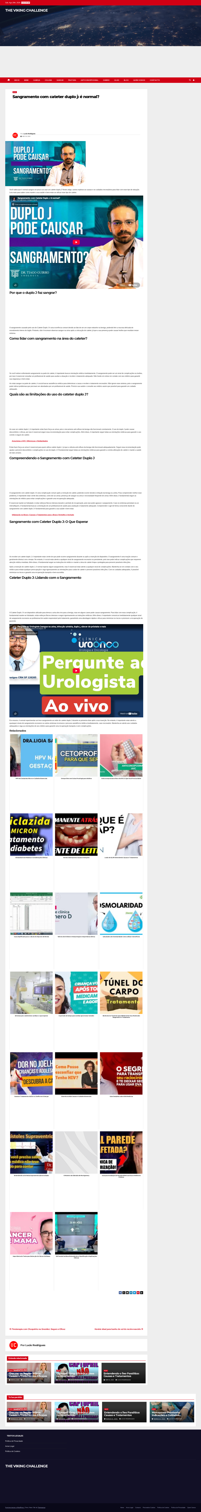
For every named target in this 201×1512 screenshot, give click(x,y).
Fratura (72, 80)
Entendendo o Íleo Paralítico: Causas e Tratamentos (121, 1375)
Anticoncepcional (89, 80)
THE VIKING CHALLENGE (26, 10)
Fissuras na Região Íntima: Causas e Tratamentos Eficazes (28, 1375)
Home (122, 1507)
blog (14, 92)
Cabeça (36, 80)
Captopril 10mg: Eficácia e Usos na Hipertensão (75, 1375)
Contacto (155, 80)
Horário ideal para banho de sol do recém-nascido (118, 1329)
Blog (126, 80)
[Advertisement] (28, 28)
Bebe (26, 80)
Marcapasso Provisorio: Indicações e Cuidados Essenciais (166, 1415)
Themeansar (41, 1507)
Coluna (48, 80)
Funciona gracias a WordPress (14, 1507)
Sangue (60, 80)
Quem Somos (139, 80)
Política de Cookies (12, 1451)
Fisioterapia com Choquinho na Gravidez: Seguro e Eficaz (38, 1329)
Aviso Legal (9, 1446)
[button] (190, 80)
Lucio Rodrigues (29, 134)
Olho (116, 80)
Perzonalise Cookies (149, 1507)
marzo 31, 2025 (17, 1419)
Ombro (106, 80)
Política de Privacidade (14, 1441)
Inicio (17, 80)
